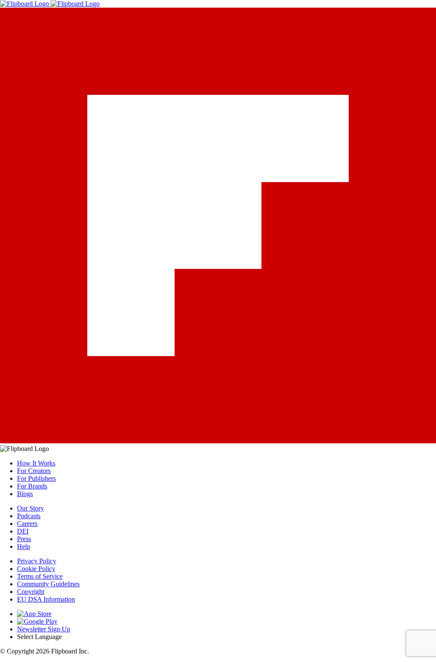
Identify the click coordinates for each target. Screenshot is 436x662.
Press (24, 538)
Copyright (30, 591)
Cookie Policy (36, 568)
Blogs (25, 493)
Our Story (30, 508)
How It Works (36, 463)
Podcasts (28, 515)
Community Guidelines (48, 584)
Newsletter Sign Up (43, 629)
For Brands (32, 486)
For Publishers (36, 478)
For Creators (34, 470)
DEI (23, 531)
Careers (27, 523)
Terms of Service (40, 576)
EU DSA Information (46, 599)
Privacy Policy (36, 561)
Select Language (39, 636)
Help (23, 546)
